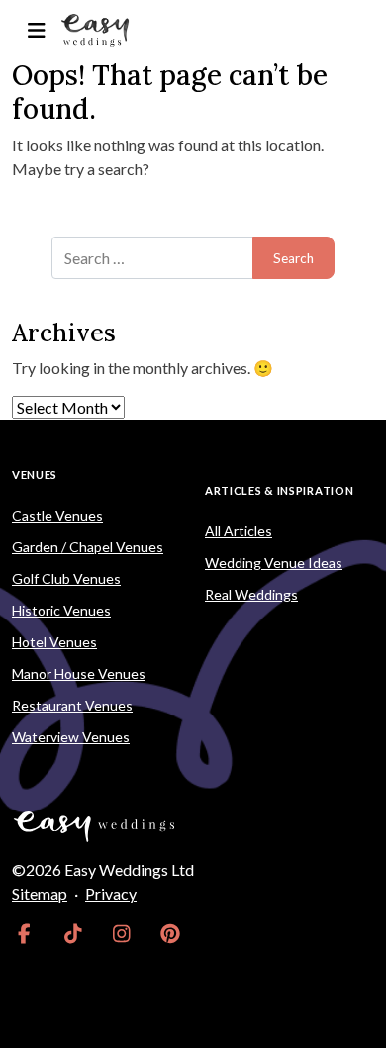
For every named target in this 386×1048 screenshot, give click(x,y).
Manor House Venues (78, 673)
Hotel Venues (54, 641)
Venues (34, 474)
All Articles (238, 531)
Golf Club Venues (66, 578)
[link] (24, 933)
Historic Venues (61, 610)
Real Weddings (251, 594)
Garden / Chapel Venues (87, 546)
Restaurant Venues (72, 705)
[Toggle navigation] (36, 30)
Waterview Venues (71, 736)
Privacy (111, 893)
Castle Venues (57, 515)
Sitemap (39, 893)
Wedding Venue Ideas (273, 562)
